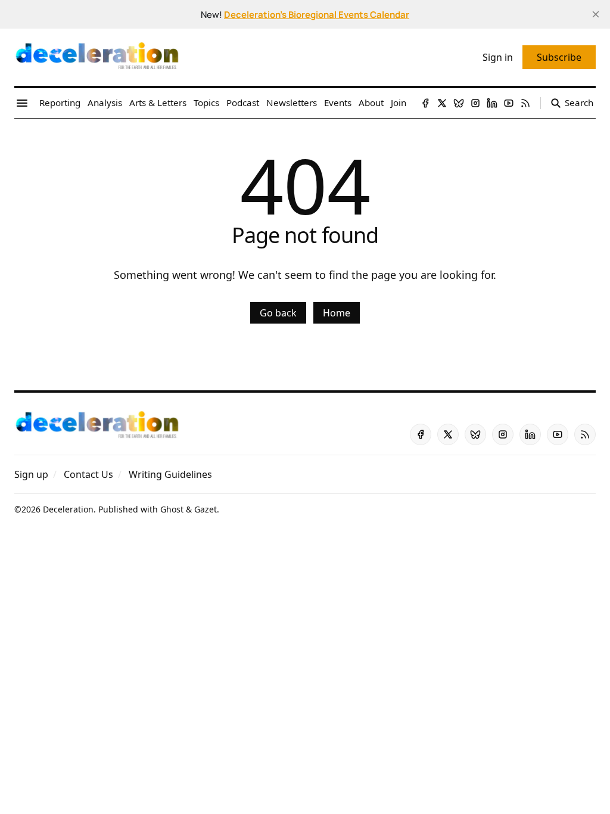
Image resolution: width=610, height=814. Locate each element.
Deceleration (68, 509)
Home (336, 312)
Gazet (205, 509)
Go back (278, 312)
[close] (595, 14)
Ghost (171, 509)
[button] (31, 474)
